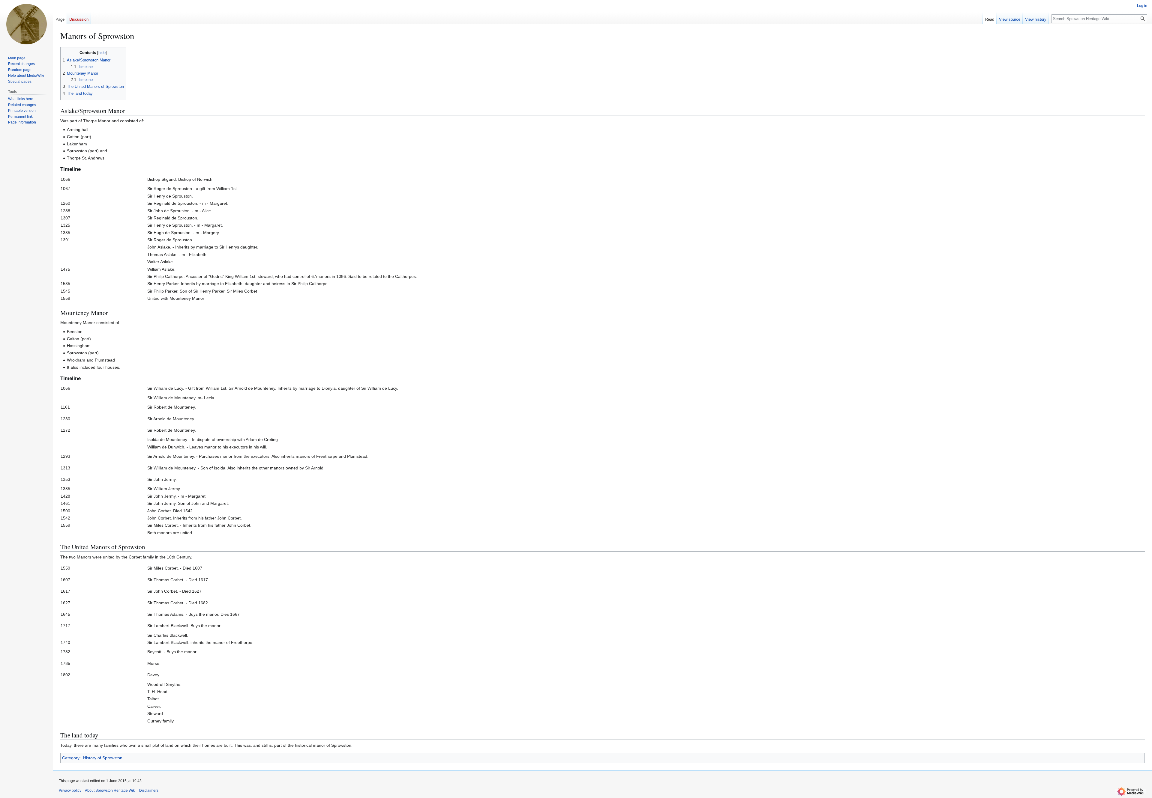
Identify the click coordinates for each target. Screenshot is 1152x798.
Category (71, 757)
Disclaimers (148, 790)
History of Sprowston (102, 757)
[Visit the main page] (26, 24)
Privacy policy (70, 790)
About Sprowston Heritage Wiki (110, 790)
